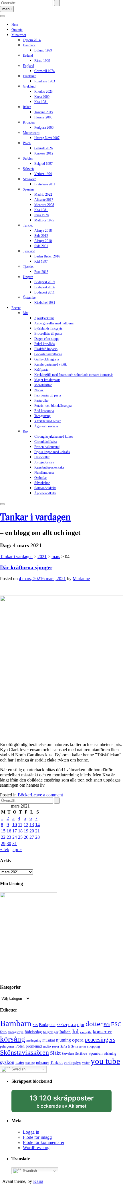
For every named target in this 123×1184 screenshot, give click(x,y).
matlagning (33, 1040)
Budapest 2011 (44, 292)
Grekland (29, 86)
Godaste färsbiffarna (48, 354)
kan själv (86, 1032)
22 (3, 837)
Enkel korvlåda (44, 344)
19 (26, 830)
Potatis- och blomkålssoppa (53, 406)
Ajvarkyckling (44, 318)
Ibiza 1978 (41, 215)
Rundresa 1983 (44, 81)
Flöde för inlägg (37, 1137)
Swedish (17, 1069)
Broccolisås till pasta (48, 334)
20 (31, 830)
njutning (63, 1040)
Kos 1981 (41, 102)
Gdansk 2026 (43, 148)
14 (37, 824)
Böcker (24, 794)
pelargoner (7, 1046)
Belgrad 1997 (43, 164)
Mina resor (18, 35)
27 (31, 837)
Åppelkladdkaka (45, 493)
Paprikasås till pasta (47, 395)
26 (26, 837)
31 (14, 843)
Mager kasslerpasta (47, 380)
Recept (16, 308)
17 (14, 830)
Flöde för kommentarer (43, 1142)
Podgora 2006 (43, 128)
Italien (27, 107)
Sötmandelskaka (45, 488)
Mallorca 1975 (44, 220)
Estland (28, 55)
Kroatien (29, 122)
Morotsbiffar (43, 385)
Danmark (29, 45)
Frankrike (29, 76)
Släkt (55, 1053)
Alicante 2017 (43, 200)
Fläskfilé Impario (45, 349)
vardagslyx (72, 1062)
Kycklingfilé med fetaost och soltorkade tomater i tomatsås (73, 375)
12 (26, 824)
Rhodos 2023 (43, 92)
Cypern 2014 (32, 40)
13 (31, 824)
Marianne (81, 578)
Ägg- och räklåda (46, 426)
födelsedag (33, 1032)
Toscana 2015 (43, 112)
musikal (48, 1040)
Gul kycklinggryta (46, 359)
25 (20, 837)
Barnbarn (15, 1023)
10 (14, 824)
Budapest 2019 (44, 282)
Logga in (31, 1132)
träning (30, 1062)
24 (14, 837)
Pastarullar (41, 400)
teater (19, 1062)
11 (20, 824)
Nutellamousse (44, 473)
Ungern (28, 277)
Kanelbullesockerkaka (49, 467)
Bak (25, 431)
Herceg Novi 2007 (46, 138)
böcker (62, 1025)
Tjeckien (28, 267)
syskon (7, 1062)
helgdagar (50, 1032)
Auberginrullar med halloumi (54, 323)
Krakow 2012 (43, 153)
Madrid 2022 (43, 195)
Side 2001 (41, 246)
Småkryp (81, 1053)
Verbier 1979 (43, 174)
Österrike (29, 297)
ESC (116, 1024)
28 (37, 837)
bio (35, 1025)
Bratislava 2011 (44, 184)
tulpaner (42, 1062)
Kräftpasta (41, 370)
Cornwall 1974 (44, 71)
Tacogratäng (42, 416)
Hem (14, 25)
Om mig (17, 30)
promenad (34, 1046)
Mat (25, 313)
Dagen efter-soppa (46, 339)
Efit (107, 1024)
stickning (110, 1054)
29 (3, 843)
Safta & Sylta (69, 1046)
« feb (4, 849)
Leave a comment (47, 794)
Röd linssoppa (44, 411)
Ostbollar (40, 478)
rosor (55, 1046)
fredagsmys (15, 1032)
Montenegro (31, 133)
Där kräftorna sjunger (26, 567)
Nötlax (38, 390)
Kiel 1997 (41, 261)
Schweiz (28, 169)
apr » (17, 849)
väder (86, 1062)
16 (9, 830)
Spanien (28, 189)
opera (78, 1040)
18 (20, 830)
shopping (93, 1046)
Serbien (28, 158)
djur (80, 1024)
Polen (27, 143)
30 (9, 843)
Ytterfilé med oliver (47, 421)
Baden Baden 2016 (47, 256)
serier (82, 1046)
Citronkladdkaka (45, 442)
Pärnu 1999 (42, 61)
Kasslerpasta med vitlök (50, 364)
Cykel (72, 1025)
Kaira (38, 1181)
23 (9, 837)
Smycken (68, 1053)
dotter (94, 1024)
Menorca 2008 (44, 205)
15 (3, 830)
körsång (12, 1039)
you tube (105, 1061)
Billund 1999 (43, 50)
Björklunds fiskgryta (48, 328)
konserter (102, 1031)
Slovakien (29, 179)
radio (47, 1046)
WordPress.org (36, 1147)
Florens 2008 (43, 117)
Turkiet (28, 225)
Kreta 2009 (41, 97)
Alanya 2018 (43, 231)
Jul (75, 1031)
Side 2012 (41, 236)
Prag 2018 (41, 272)
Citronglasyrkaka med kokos (53, 437)
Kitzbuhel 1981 (44, 303)
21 (37, 830)
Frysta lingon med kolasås (52, 452)
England (28, 66)
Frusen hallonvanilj (47, 447)
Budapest (47, 1024)
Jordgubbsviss (44, 462)
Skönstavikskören (24, 1052)
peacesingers (100, 1039)
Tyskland (29, 251)
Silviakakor (42, 483)
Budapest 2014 (44, 287)
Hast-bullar (41, 457)
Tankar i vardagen (35, 516)
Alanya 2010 (43, 241)
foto (3, 1032)
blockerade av (67, 1103)
